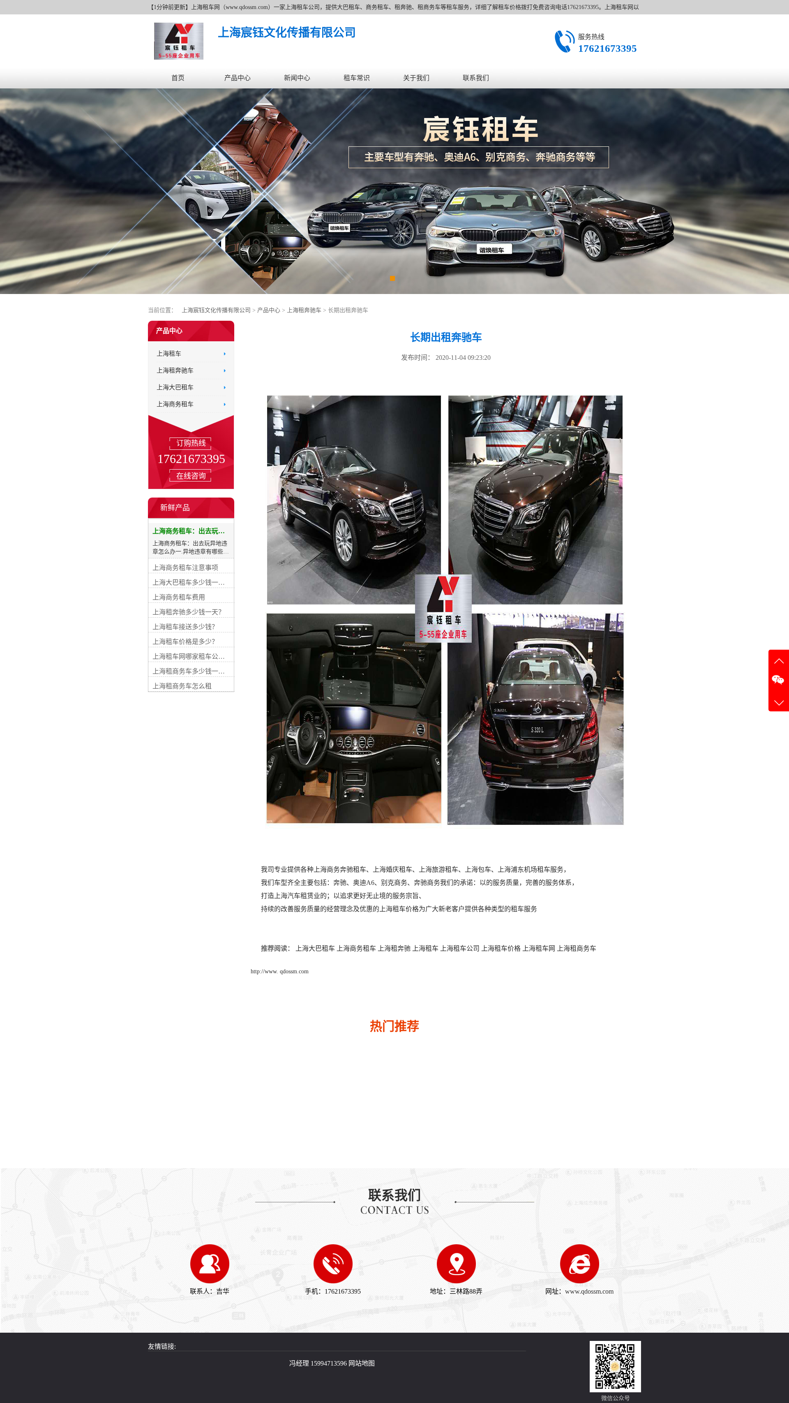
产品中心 (237, 77)
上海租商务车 (576, 948)
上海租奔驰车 (305, 310)
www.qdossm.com (589, 1291)
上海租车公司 (460, 948)
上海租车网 (538, 948)
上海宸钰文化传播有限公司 (216, 310)
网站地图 (361, 1363)
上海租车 (425, 948)
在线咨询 (191, 476)
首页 (178, 77)
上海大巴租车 (315, 948)
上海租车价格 (501, 948)
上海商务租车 (356, 948)
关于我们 (416, 77)
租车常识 (357, 77)
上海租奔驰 (394, 948)
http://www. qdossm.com (280, 971)
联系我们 (476, 77)
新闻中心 (297, 77)
